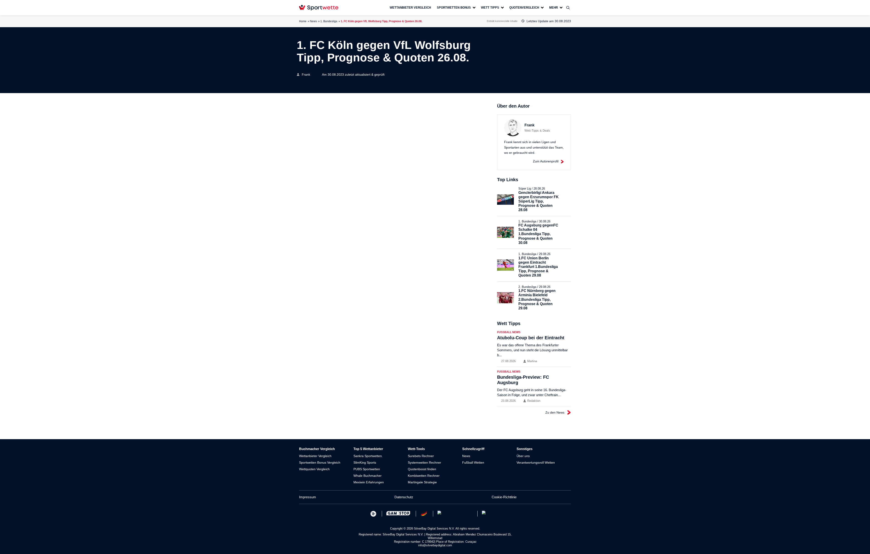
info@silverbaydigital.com (435, 545)
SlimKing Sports (364, 462)
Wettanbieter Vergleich (315, 456)
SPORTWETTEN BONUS (454, 7)
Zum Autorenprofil (545, 161)
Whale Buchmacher (367, 475)
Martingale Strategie (422, 482)
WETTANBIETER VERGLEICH (410, 7)
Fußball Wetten (473, 462)
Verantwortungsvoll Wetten (536, 462)
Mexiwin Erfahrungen (368, 482)
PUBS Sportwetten (366, 469)
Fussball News (508, 332)
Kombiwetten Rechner (424, 475)
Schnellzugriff (473, 449)
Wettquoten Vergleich (314, 469)
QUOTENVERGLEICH (524, 7)
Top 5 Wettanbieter (368, 449)
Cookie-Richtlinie (504, 497)
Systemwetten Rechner (424, 462)
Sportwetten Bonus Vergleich (319, 462)
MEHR (553, 7)
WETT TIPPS (490, 7)
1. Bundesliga (328, 21)
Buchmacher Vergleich (317, 449)
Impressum (307, 497)
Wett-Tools (416, 449)
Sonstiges (524, 449)
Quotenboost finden (422, 469)
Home (303, 21)
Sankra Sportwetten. (368, 456)
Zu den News (554, 412)
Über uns (523, 456)
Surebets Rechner (421, 456)
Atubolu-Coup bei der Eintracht (530, 337)
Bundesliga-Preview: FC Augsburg (523, 380)
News (313, 21)
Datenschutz (403, 497)
